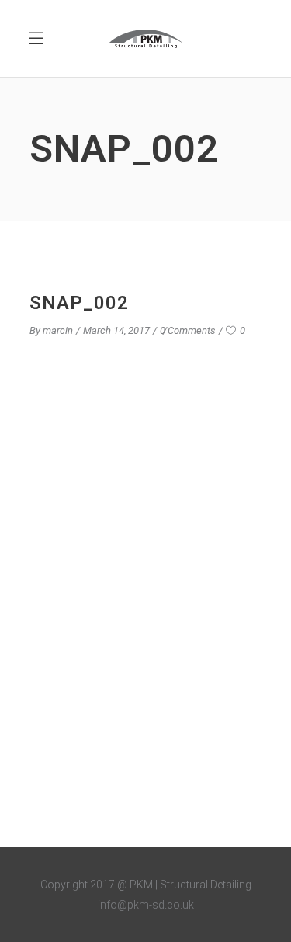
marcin (58, 330)
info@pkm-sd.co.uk (146, 905)
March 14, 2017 (116, 330)
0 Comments (188, 330)
